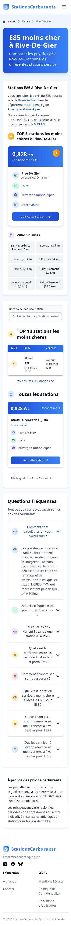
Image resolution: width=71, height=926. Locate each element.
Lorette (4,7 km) (50, 245)
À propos (9, 881)
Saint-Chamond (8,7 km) (50, 270)
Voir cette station (33, 216)
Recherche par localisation (26, 309)
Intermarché (30, 205)
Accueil (11, 21)
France (26, 21)
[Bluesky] (20, 864)
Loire (30, 105)
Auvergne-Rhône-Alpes (24, 109)
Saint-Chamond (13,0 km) (50, 284)
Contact (8, 889)
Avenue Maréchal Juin (52, 363)
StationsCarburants (25, 919)
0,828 (23, 154)
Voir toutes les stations (33, 381)
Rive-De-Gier (27, 433)
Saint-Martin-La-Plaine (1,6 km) (21, 247)
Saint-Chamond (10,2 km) (21, 284)
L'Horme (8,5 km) (21, 269)
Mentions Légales (51, 881)
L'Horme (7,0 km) (21, 259)
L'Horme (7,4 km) (49, 259)
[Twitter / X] (5, 864)
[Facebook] (13, 864)
